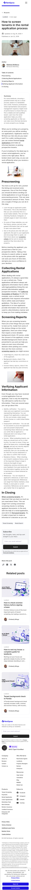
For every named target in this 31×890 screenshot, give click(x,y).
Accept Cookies (15, 888)
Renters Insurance (7, 807)
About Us (4, 758)
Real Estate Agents (22, 758)
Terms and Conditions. (8, 552)
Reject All (15, 884)
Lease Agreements (7, 799)
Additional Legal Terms (8, 828)
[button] (26, 3)
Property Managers (22, 763)
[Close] (29, 870)
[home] (8, 3)
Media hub (20, 785)
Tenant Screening (7, 792)
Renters (19, 766)
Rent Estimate (6, 804)
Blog (18, 780)
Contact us (5, 766)
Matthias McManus (13, 64)
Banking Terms (6, 831)
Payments (4, 794)
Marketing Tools (6, 802)
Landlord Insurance (7, 809)
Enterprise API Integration (6, 812)
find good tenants (18, 513)
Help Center (20, 775)
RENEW (19, 782)
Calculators (20, 777)
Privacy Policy (6, 821)
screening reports (8, 351)
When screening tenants (11, 497)
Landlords (19, 761)
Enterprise (19, 768)
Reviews (4, 761)
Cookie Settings (6, 834)
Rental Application (7, 797)
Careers (4, 763)
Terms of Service (6, 825)
